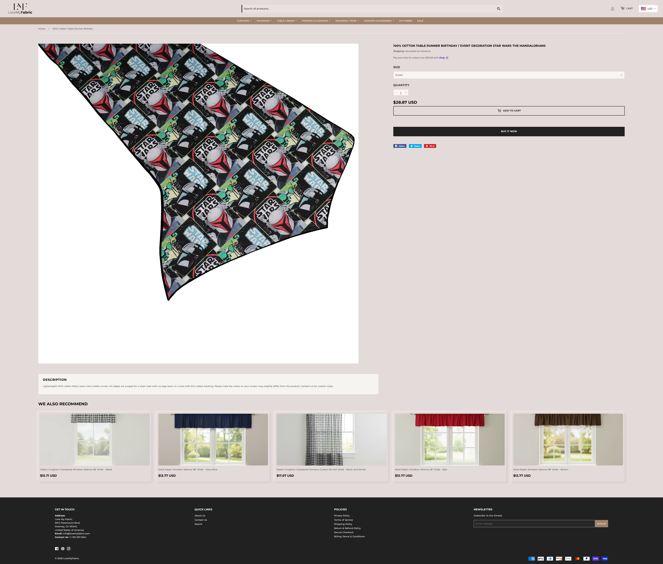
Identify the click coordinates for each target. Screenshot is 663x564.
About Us (200, 515)
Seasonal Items (346, 20)
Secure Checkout (343, 532)
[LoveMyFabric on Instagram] (68, 549)
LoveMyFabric (71, 558)
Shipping (398, 51)
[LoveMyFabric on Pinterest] (63, 549)
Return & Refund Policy (347, 528)
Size (396, 67)
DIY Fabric (405, 20)
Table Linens (286, 20)
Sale (420, 20)
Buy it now (509, 131)
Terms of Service (343, 519)
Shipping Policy (343, 524)
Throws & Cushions (315, 20)
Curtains (243, 20)
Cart (629, 8)
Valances (263, 20)
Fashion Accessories (378, 20)
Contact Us (201, 519)
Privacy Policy (342, 515)
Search (198, 524)
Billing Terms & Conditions (349, 536)
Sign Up (601, 523)
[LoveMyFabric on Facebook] (57, 549)
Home (41, 28)
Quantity (401, 85)
